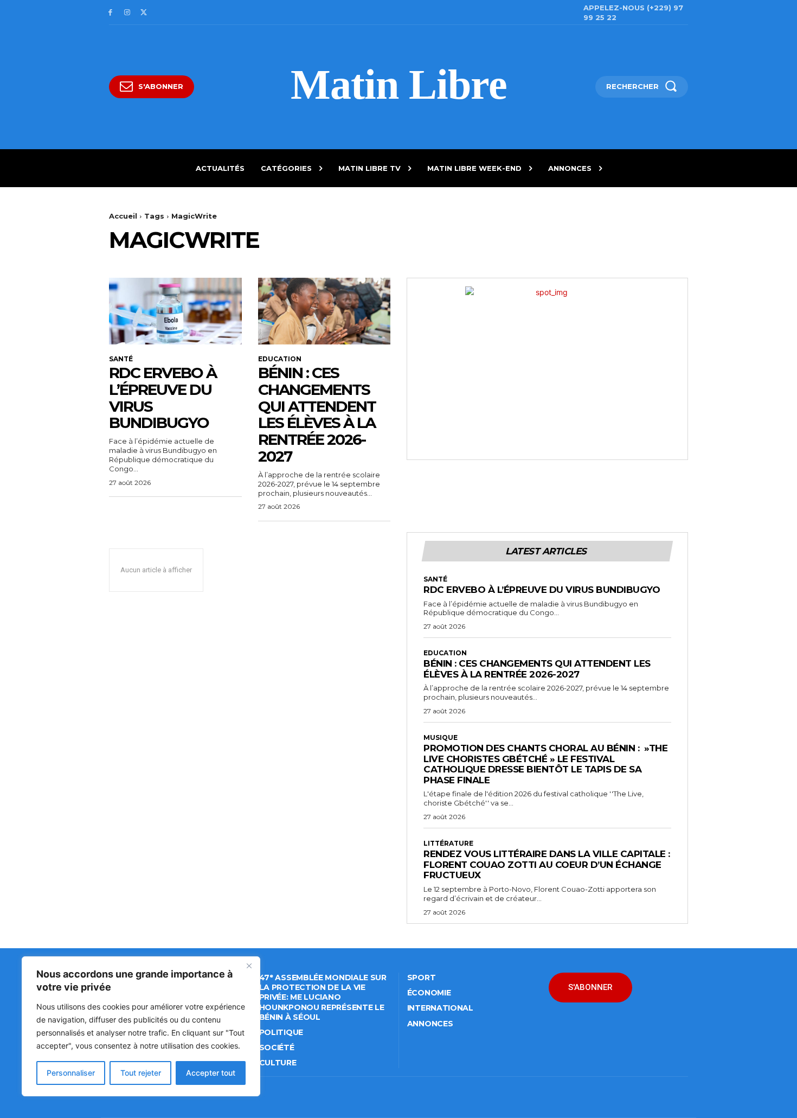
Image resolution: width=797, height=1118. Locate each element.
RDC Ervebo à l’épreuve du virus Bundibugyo (162, 397)
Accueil (123, 216)
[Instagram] (127, 12)
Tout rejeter (140, 1072)
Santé (121, 359)
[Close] (248, 965)
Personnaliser (71, 1072)
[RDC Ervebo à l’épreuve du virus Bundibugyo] (175, 311)
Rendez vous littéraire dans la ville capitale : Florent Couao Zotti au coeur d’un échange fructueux (546, 864)
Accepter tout (210, 1072)
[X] (144, 12)
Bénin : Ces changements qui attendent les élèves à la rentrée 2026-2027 (317, 414)
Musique (440, 738)
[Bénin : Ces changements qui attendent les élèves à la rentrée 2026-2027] (324, 311)
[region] (141, 1026)
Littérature (448, 843)
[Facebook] (110, 12)
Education (279, 359)
